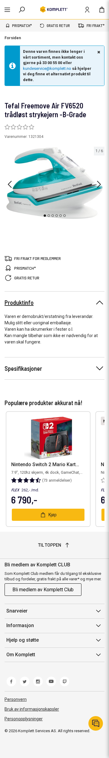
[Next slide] (99, 184)
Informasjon (20, 625)
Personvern (16, 699)
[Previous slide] (9, 184)
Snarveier (17, 611)
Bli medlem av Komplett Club (43, 589)
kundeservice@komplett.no (47, 68)
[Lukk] (98, 52)
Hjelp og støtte (22, 640)
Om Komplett (20, 654)
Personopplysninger (24, 718)
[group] (54, 183)
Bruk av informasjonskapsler (32, 709)
